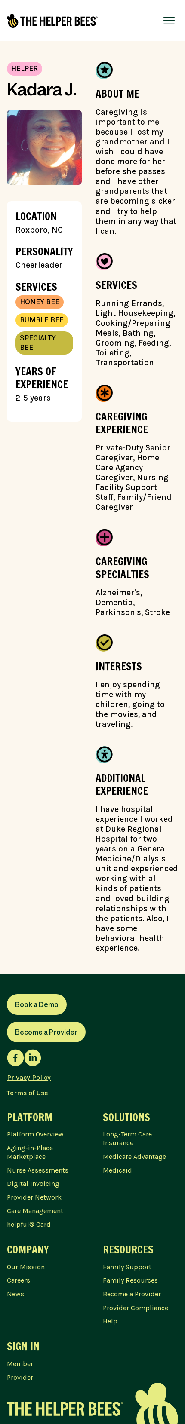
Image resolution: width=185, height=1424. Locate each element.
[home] (52, 21)
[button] (169, 21)
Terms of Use (27, 1093)
